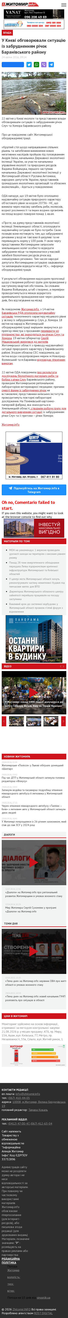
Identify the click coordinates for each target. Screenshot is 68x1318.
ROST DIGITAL (43, 1313)
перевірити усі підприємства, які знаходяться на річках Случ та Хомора (33, 334)
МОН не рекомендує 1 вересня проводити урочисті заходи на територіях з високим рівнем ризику (37, 553)
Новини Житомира (17, 756)
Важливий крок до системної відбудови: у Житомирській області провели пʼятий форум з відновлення (36, 607)
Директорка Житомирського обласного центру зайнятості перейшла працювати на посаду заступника (36, 595)
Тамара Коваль (38, 1110)
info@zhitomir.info (28, 1094)
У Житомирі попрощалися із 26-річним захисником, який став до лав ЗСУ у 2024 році (34, 823)
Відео (8, 666)
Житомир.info (30, 309)
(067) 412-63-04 (41, 1123)
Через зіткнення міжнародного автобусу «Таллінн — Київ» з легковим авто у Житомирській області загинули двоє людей (34, 809)
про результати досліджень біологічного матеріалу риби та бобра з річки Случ (30, 375)
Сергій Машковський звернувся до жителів (25, 340)
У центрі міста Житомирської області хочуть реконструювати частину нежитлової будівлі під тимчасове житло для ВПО (37, 582)
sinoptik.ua (43, 1297)
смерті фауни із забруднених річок (24, 390)
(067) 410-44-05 (19, 1098)
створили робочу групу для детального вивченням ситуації (34, 410)
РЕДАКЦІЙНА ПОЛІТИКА (11, 1260)
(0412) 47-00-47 (18, 1123)
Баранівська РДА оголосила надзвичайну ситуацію (28, 314)
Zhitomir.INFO (21, 1309)
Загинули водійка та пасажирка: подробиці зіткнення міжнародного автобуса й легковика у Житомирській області (32, 793)
